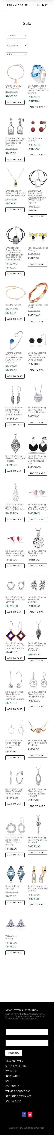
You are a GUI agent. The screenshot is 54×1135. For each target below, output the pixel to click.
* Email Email (14, 1025)
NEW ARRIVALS (14, 1061)
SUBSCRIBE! (13, 1053)
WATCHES (10, 1071)
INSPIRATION (12, 1076)
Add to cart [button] (15, 102)
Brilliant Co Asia (36, 1128)
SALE (8, 1081)
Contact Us (12, 1086)
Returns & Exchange (18, 1096)
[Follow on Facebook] (24, 1114)
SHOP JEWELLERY (15, 1066)
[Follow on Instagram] (30, 1114)
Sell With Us (13, 1101)
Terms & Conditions (17, 1091)
